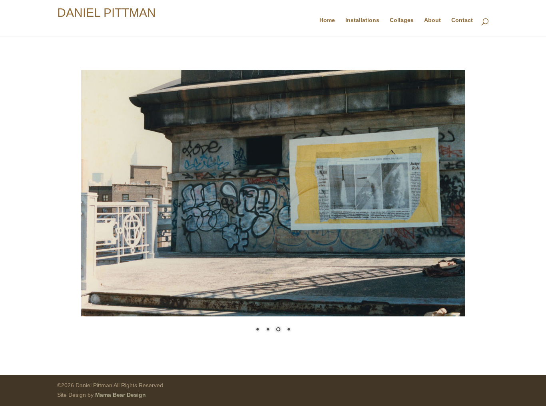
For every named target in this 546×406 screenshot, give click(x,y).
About (432, 20)
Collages (402, 20)
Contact (462, 20)
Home (327, 20)
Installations (362, 20)
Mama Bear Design (120, 395)
